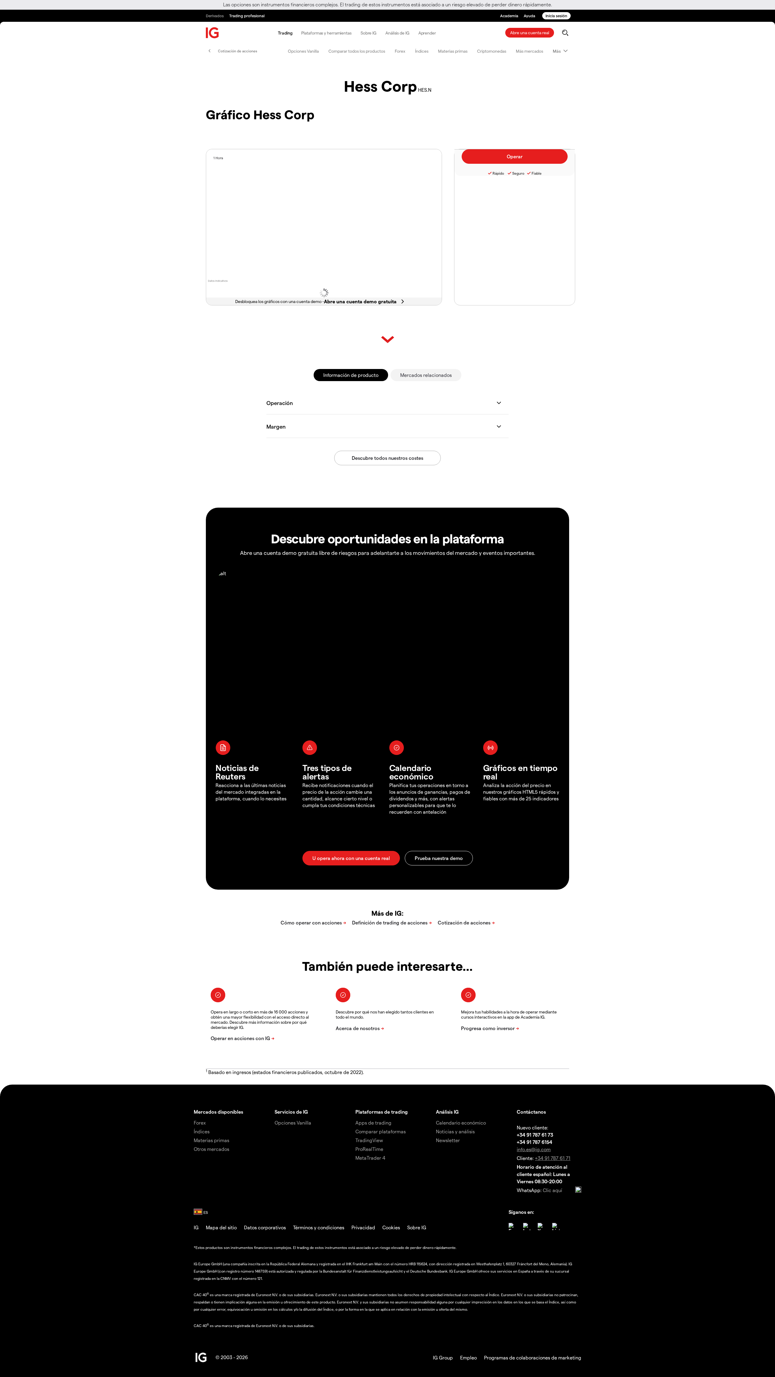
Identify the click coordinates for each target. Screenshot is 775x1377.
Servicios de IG (291, 1112)
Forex (400, 51)
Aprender (427, 32)
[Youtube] (541, 1226)
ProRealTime (369, 1149)
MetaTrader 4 (370, 1158)
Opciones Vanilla (303, 51)
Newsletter (448, 1140)
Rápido (498, 173)
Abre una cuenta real (529, 32)
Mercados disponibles (218, 1112)
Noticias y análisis (455, 1131)
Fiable (537, 173)
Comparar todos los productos (356, 51)
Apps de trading (373, 1122)
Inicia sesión (556, 15)
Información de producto (350, 375)
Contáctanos (531, 1112)
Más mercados (529, 51)
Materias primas (452, 51)
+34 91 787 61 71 (552, 1158)
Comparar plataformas (380, 1131)
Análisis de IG (397, 32)
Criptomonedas (491, 51)
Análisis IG (447, 1112)
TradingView (369, 1140)
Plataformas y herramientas (326, 32)
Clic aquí (552, 1190)
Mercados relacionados (426, 375)
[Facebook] (512, 1226)
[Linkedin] (555, 1226)
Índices (421, 51)
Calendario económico (461, 1122)
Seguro (518, 173)
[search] (565, 32)
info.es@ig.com (534, 1149)
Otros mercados (211, 1149)
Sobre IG (368, 32)
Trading (285, 32)
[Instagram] (526, 1226)
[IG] (212, 32)
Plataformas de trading (381, 1112)
